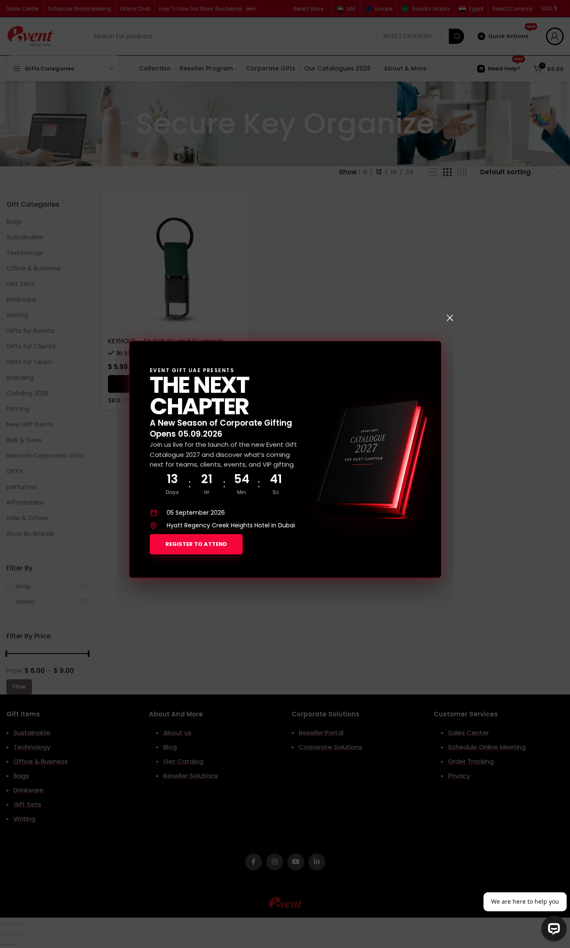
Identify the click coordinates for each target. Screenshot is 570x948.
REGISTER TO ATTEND (196, 544)
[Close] (449, 317)
